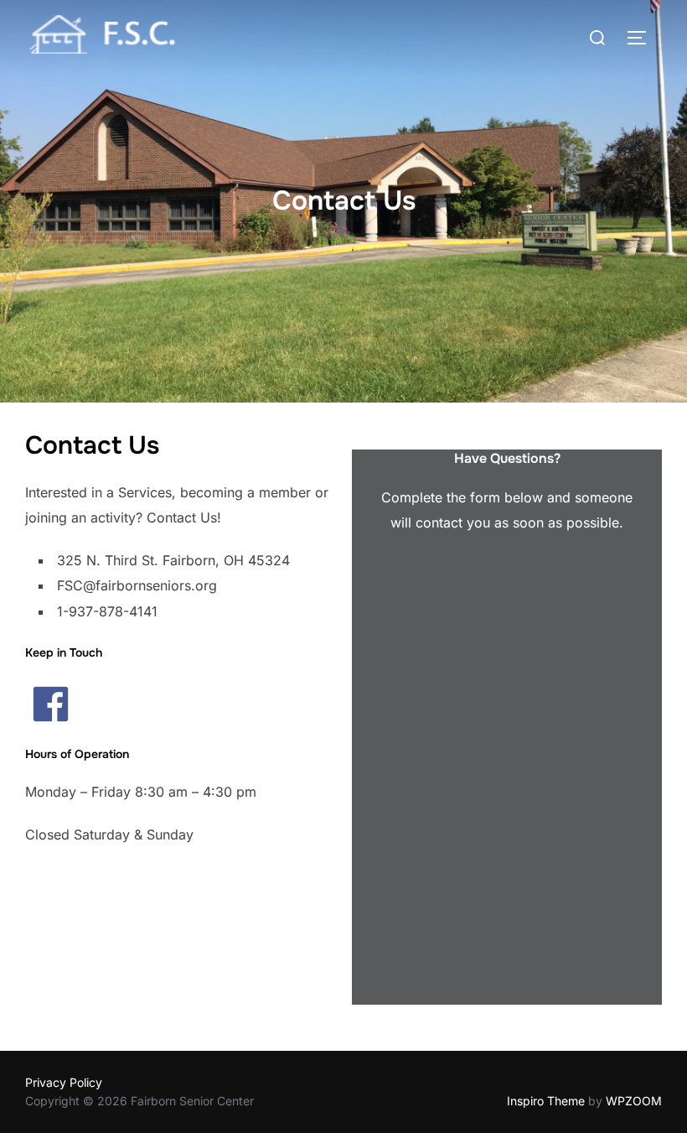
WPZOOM (634, 1101)
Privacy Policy (63, 1082)
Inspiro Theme (546, 1101)
